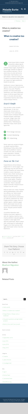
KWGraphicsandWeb (19, 400)
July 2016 (5, 341)
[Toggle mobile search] (22, 9)
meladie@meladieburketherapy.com (14, 3)
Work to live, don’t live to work (11, 324)
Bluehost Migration (8, 236)
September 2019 (8, 337)
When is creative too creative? (11, 310)
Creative (5, 356)
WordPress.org (7, 382)
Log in (4, 372)
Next (23, 21)
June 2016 (6, 344)
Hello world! (6, 307)
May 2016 (6, 348)
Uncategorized (7, 363)
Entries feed (6, 375)
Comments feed (7, 378)
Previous (18, 21)
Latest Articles (7, 360)
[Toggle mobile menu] (25, 9)
